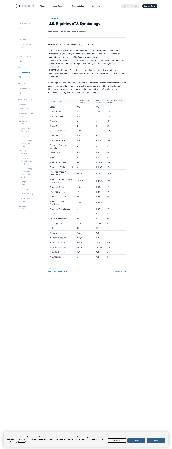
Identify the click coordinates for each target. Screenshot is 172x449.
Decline (136, 440)
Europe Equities (27, 56)
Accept (155, 440)
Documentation (78, 6)
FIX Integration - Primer (58, 271)
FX (20, 28)
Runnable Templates (23, 152)
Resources (96, 6)
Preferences (117, 440)
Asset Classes (58, 6)
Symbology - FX (119, 271)
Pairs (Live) (25, 136)
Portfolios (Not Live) (26, 199)
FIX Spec (22, 40)
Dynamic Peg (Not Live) (26, 129)
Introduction (23, 104)
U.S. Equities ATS (25, 24)
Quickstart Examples (23, 122)
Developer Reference (23, 207)
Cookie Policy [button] (70, 439)
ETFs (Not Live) (27, 194)
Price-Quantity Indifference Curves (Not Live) (26, 173)
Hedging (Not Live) (26, 183)
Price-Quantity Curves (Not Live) (26, 143)
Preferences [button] (21, 442)
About (42, 6)
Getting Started (25, 109)
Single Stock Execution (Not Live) (26, 161)
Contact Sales (149, 6)
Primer (21, 61)
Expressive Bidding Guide (26, 114)
